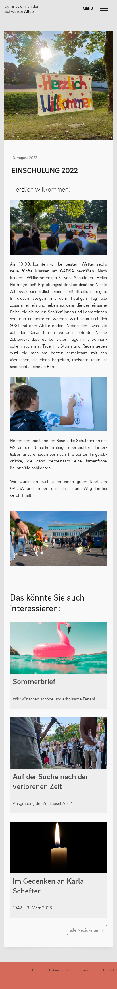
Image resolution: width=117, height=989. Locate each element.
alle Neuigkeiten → (87, 930)
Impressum (85, 970)
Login (36, 970)
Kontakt (108, 970)
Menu (88, 8)
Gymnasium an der (21, 8)
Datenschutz (58, 970)
